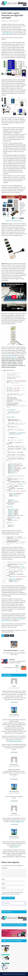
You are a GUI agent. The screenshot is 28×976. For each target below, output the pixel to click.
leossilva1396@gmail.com (17, 821)
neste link (16, 846)
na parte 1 (14, 357)
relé (12, 635)
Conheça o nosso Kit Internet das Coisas (14, 220)
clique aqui (9, 355)
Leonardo (14, 813)
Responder (15, 702)
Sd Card (18, 619)
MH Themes (22, 974)
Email (2, 883)
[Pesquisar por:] (14, 903)
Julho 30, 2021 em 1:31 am (14, 838)
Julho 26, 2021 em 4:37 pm (14, 793)
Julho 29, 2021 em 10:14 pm (14, 815)
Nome (3, 879)
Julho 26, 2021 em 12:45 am (14, 766)
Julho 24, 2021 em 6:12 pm (14, 716)
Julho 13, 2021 (6, 20)
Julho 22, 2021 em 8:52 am (14, 688)
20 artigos (21, 650)
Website (3, 888)
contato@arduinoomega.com (14, 741)
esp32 (6, 635)
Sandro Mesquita (15, 20)
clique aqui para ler (8, 32)
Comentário (4, 868)
